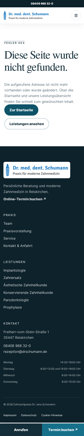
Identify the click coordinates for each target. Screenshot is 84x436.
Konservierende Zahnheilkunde (28, 292)
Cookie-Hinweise (51, 415)
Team (7, 223)
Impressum (9, 415)
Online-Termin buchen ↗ (24, 199)
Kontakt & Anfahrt (18, 245)
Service (9, 238)
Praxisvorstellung (17, 231)
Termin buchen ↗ (63, 430)
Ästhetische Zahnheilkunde (25, 285)
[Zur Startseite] (26, 15)
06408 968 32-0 (42, 3)
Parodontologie (16, 300)
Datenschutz (29, 415)
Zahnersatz (12, 277)
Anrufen (21, 430)
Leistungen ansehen (26, 124)
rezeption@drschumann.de (25, 351)
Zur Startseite (21, 110)
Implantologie (14, 270)
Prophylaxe (12, 307)
